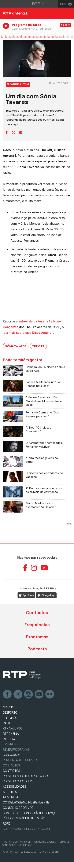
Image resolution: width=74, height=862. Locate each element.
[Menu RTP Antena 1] (70, 13)
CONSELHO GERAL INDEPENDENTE (26, 802)
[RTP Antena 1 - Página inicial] (24, 13)
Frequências (37, 625)
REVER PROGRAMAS (16, 749)
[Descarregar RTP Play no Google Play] (46, 595)
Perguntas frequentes (20, 760)
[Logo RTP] (22, 674)
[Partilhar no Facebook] (7, 132)
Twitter (18, 694)
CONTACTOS (11, 771)
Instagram (28, 694)
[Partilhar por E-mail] (20, 132)
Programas (37, 637)
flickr (49, 694)
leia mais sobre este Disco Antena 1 (28, 333)
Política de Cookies (44, 841)
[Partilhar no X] (13, 132)
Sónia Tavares (15, 346)
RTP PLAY (9, 739)
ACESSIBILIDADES (14, 786)
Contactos (37, 612)
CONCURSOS (11, 755)
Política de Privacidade (17, 841)
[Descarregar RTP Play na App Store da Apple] (26, 595)
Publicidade (25, 845)
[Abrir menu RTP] (37, 3)
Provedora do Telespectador (25, 776)
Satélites (10, 792)
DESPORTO (10, 712)
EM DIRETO (10, 744)
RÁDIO (7, 723)
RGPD (6, 823)
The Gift (38, 346)
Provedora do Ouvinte (19, 781)
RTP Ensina (11, 734)
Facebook (7, 694)
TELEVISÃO (10, 718)
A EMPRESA (10, 797)
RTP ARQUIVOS (12, 728)
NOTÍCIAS (9, 707)
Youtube (39, 694)
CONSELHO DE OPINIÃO (18, 808)
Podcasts (37, 649)
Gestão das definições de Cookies (27, 829)
